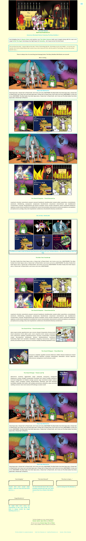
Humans (34, 520)
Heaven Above (26, 39)
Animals (42, 523)
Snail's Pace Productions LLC (43, 32)
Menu (81, 3)
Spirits (38, 520)
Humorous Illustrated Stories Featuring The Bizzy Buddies (43, 35)
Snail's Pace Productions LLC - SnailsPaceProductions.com (46, 532)
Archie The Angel (17, 41)
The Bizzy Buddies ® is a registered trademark (24, 532)
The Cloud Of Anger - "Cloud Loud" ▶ (34, 372)
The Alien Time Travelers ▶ (43, 257)
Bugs (46, 523)
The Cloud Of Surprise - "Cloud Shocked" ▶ (43, 198)
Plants (53, 523)
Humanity (42, 41)
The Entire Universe (45, 39)
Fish (48, 523)
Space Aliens (44, 520)
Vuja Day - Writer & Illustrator (65, 532)
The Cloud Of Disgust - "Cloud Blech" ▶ (52, 351)
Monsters (51, 520)
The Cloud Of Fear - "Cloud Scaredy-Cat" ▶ (33, 328)
